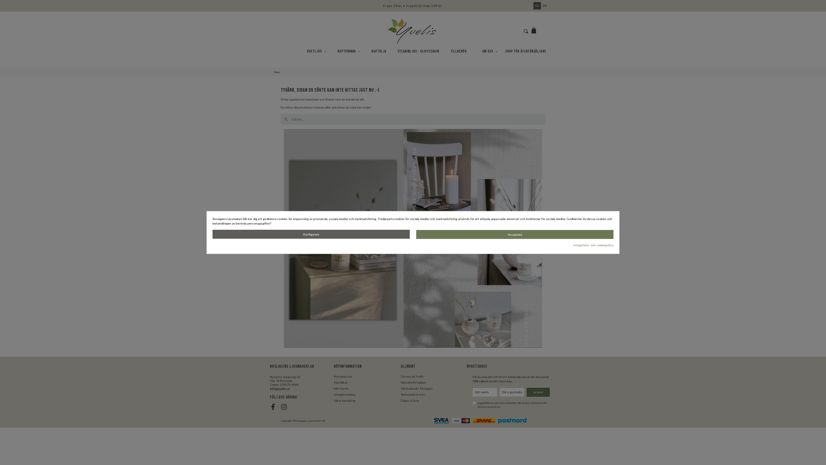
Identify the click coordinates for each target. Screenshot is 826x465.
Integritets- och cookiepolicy (593, 245)
